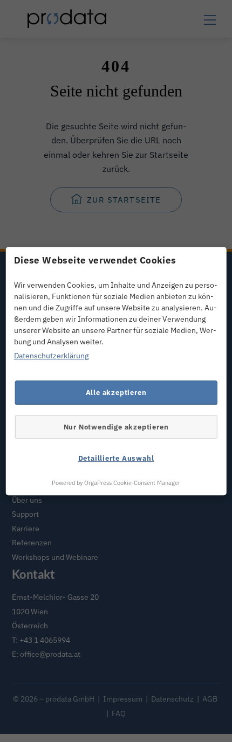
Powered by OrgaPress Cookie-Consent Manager (116, 483)
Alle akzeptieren (116, 392)
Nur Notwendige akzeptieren (116, 427)
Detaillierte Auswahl (116, 458)
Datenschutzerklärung (51, 356)
